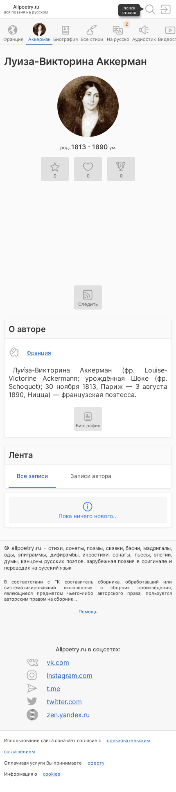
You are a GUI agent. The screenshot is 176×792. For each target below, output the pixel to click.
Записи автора (90, 476)
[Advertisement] (88, 228)
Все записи (32, 476)
